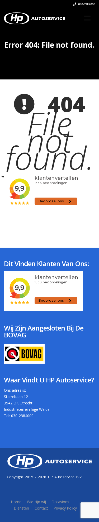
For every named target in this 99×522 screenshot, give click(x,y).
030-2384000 (86, 4)
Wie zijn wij (36, 501)
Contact (41, 508)
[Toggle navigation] (87, 18)
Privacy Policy (65, 508)
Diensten (21, 508)
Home (16, 501)
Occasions (60, 501)
